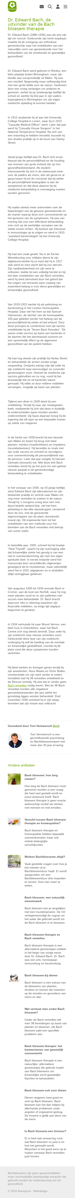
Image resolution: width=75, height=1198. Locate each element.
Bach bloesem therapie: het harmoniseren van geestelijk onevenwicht (44, 1049)
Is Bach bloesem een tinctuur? (45, 1131)
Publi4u (53, 1191)
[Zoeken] (50, 6)
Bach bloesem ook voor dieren (45, 1090)
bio (56, 726)
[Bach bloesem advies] (12, 6)
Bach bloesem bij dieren (41, 975)
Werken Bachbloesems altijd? (45, 856)
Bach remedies (17, 685)
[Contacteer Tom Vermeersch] (42, 6)
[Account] (58, 6)
